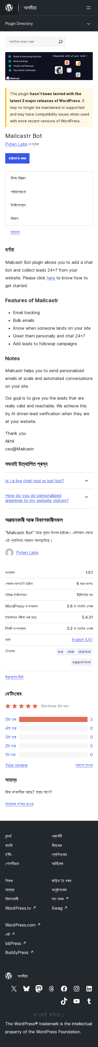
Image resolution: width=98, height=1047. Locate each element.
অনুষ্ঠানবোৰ (59, 889)
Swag (60, 908)
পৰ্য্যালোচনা (18, 191)
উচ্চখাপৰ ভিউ (14, 677)
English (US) (82, 639)
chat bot (84, 652)
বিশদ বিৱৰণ (18, 178)
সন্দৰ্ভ (8, 836)
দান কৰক (60, 898)
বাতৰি (8, 845)
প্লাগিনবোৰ (59, 854)
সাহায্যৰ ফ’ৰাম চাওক (19, 804)
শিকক (9, 880)
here (51, 277)
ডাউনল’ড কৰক (17, 158)
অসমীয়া (23, 976)
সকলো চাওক (84, 765)
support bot (81, 662)
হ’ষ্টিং (8, 854)
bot (60, 652)
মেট (10, 934)
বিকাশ (14, 218)
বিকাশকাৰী (11, 898)
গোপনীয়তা (12, 863)
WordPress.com (23, 925)
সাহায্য (15, 232)
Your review (16, 765)
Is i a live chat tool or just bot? (34, 480)
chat (70, 652)
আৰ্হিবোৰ (57, 863)
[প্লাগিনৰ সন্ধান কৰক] (60, 42)
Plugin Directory (19, 23)
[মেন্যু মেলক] (89, 8)
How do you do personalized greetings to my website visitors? (37, 498)
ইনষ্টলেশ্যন (18, 205)
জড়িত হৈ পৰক (61, 880)
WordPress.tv (20, 908)
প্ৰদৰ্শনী (57, 836)
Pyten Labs (16, 144)
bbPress (15, 943)
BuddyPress (19, 952)
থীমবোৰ (57, 845)
